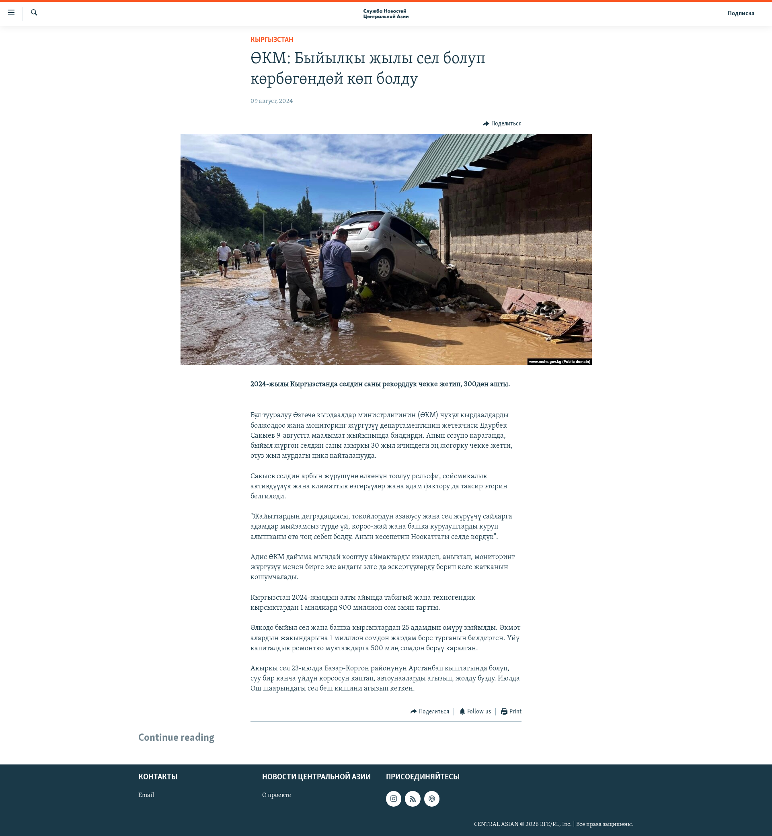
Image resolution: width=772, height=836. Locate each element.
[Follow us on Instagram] (393, 798)
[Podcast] (431, 798)
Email (146, 795)
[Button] (502, 124)
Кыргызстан (271, 40)
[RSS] (412, 798)
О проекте (276, 795)
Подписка (741, 13)
